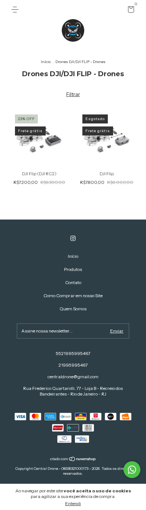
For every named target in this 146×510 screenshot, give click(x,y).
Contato (73, 282)
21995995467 (73, 365)
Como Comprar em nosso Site (73, 295)
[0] (130, 10)
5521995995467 (73, 353)
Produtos (73, 269)
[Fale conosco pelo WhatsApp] (132, 469)
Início (46, 61)
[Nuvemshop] (73, 459)
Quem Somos (73, 308)
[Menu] (16, 9)
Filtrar (73, 94)
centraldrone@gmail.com (73, 376)
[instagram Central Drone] (73, 238)
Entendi (73, 503)
